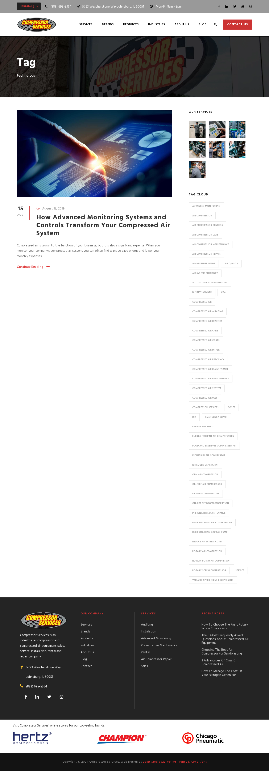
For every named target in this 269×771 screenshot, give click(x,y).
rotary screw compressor (209, 570)
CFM (223, 292)
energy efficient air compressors (213, 436)
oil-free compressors (205, 494)
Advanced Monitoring (156, 638)
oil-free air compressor (207, 484)
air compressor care (205, 235)
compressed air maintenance (210, 369)
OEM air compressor (205, 474)
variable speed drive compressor (212, 580)
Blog (203, 24)
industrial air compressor (208, 455)
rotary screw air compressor (211, 561)
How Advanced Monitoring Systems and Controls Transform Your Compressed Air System (103, 225)
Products (130, 24)
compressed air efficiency (208, 359)
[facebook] (219, 6)
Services (85, 24)
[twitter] (234, 6)
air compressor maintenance (210, 244)
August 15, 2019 (53, 208)
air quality (231, 264)
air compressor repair (206, 254)
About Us (181, 24)
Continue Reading (30, 267)
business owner (202, 292)
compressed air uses (205, 398)
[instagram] (250, 6)
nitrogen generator (205, 465)
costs (231, 407)
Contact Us (237, 24)
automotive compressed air (209, 283)
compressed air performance (210, 379)
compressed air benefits (207, 321)
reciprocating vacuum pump (210, 532)
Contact (86, 666)
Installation (148, 631)
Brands (107, 24)
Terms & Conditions (193, 761)
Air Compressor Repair (156, 659)
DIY (194, 417)
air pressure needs (203, 264)
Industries (156, 24)
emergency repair (216, 417)
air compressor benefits (207, 225)
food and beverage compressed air (214, 446)
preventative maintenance (208, 513)
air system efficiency (205, 273)
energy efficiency (203, 427)
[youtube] (242, 6)
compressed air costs (206, 340)
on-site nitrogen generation (210, 503)
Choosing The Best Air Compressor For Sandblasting (222, 651)
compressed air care (205, 331)
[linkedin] (226, 6)
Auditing (147, 624)
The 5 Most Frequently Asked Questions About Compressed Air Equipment (225, 639)
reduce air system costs (207, 542)
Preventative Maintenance (159, 645)
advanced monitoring (206, 206)
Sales (144, 666)
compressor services (205, 407)
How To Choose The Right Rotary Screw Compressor (225, 626)
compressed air (202, 302)
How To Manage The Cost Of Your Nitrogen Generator (222, 673)
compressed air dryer (206, 350)
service (239, 570)
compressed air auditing (207, 311)
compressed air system (206, 388)
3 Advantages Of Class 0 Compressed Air (218, 662)
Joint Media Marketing (159, 761)
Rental (145, 652)
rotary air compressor (207, 551)
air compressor (202, 216)
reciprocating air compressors (212, 523)
